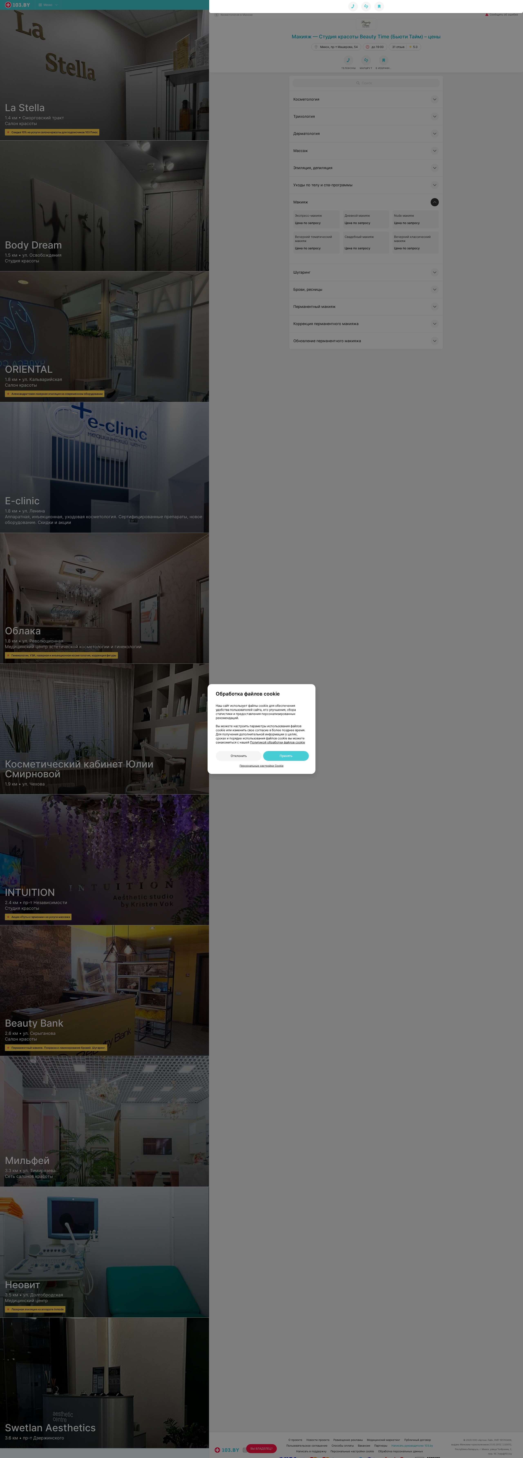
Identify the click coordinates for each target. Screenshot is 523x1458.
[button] (366, 6)
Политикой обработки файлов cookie (277, 742)
